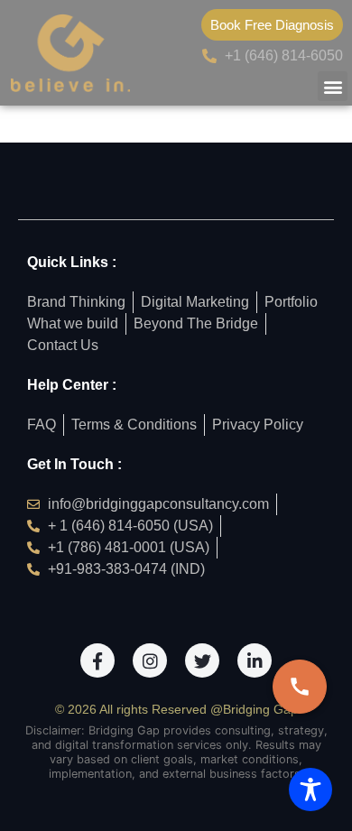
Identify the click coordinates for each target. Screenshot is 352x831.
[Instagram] (150, 660)
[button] (332, 86)
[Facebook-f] (97, 660)
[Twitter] (202, 660)
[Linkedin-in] (254, 660)
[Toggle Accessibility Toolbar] (310, 789)
